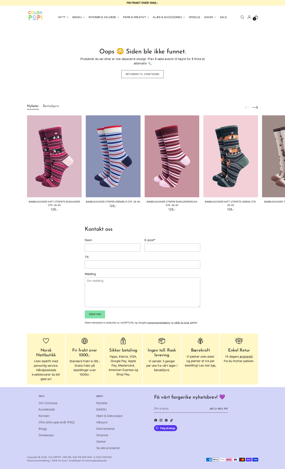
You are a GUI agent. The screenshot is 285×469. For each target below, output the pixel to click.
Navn (88, 240)
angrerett (246, 356)
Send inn (95, 314)
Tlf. (87, 257)
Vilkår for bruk (59, 460)
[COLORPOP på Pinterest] (167, 421)
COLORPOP (54, 457)
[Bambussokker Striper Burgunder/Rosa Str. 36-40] (172, 156)
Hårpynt (102, 422)
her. (213, 365)
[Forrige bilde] (247, 107)
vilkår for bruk (181, 322)
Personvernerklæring (38, 460)
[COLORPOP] (35, 17)
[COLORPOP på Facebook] (156, 421)
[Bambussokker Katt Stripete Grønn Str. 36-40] (230, 156)
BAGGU (101, 409)
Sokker (101, 441)
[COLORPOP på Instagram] (161, 421)
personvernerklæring (159, 322)
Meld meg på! (219, 408)
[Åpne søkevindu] (242, 17)
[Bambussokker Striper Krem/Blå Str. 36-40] (113, 156)
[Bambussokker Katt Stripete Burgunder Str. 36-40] (54, 156)
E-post (149, 240)
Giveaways (46, 435)
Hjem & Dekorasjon (109, 416)
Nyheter (102, 403)
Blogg (43, 428)
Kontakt (44, 416)
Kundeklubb (47, 409)
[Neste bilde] (255, 107)
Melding (90, 274)
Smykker (102, 435)
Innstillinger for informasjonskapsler (88, 460)
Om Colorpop (48, 403)
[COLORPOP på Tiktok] (172, 421)
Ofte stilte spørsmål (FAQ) (57, 422)
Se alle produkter (108, 448)
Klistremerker (105, 428)
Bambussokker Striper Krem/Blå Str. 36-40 (113, 201)
